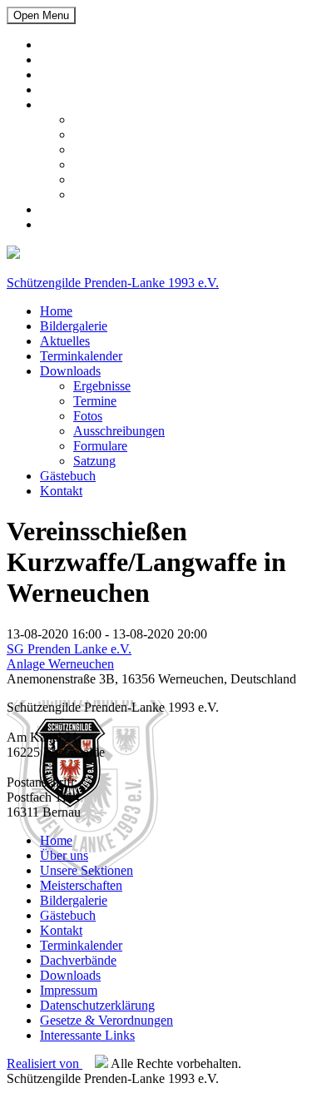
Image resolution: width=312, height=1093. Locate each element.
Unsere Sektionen (86, 870)
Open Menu (41, 15)
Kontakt (61, 224)
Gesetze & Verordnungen (106, 1020)
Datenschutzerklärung (97, 1005)
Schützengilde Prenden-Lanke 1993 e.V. (113, 283)
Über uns (64, 855)
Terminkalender (81, 89)
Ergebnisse (102, 119)
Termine (94, 134)
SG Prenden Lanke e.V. (69, 649)
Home (56, 44)
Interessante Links (87, 1035)
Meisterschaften (81, 885)
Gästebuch (68, 209)
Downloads (70, 104)
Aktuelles (65, 74)
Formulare (100, 179)
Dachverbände (78, 960)
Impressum (68, 990)
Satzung (94, 194)
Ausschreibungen (119, 164)
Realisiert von (44, 1063)
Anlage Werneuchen (60, 664)
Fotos (87, 149)
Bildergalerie (73, 59)
